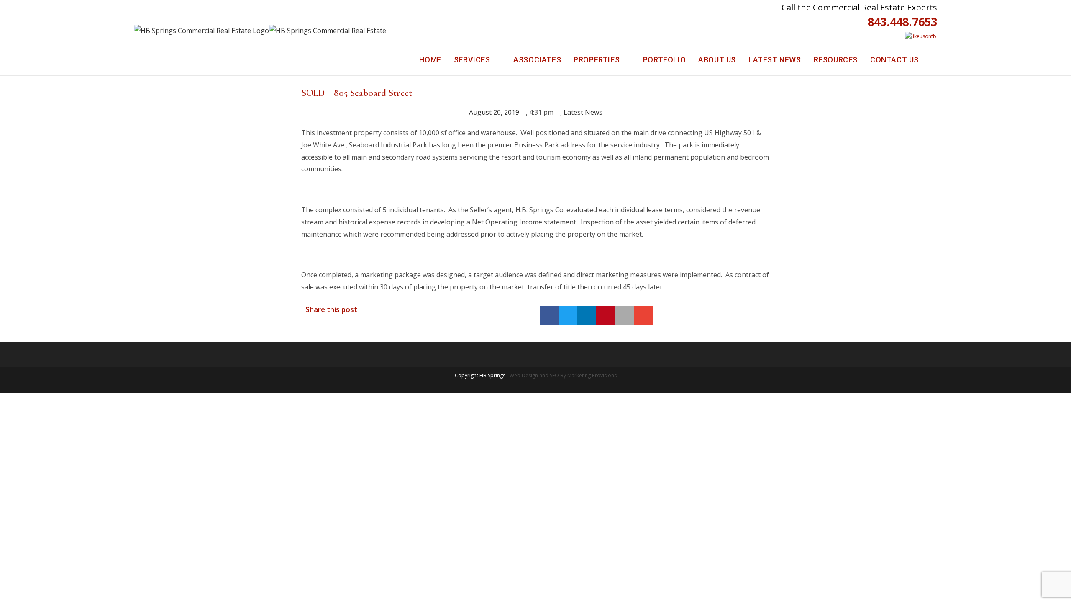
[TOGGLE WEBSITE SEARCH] (934, 59)
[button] (549, 315)
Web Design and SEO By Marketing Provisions (563, 375)
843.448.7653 (902, 21)
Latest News (583, 112)
